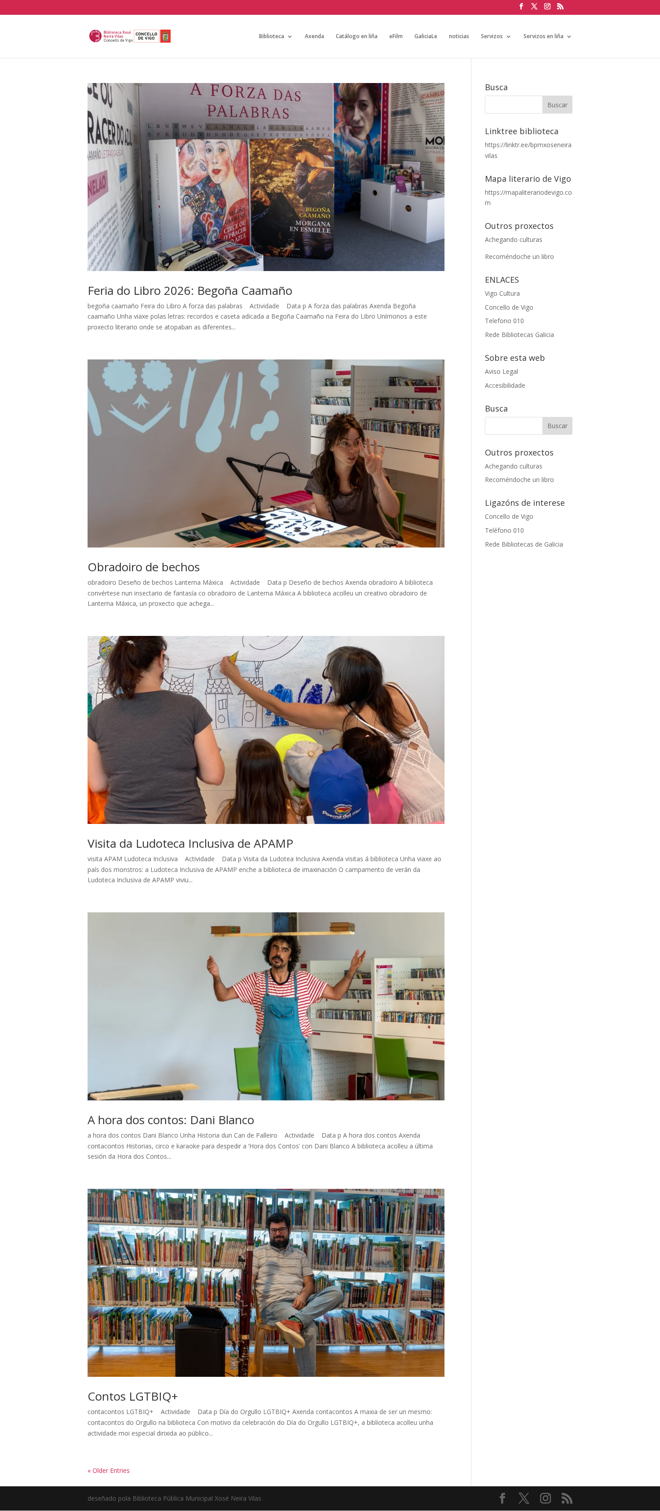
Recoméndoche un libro (519, 256)
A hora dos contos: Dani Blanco (171, 1120)
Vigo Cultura (502, 293)
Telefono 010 (504, 320)
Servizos (492, 36)
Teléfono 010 (504, 530)
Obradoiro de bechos (144, 567)
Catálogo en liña (357, 36)
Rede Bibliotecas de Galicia (524, 544)
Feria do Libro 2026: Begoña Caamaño (190, 290)
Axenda (314, 36)
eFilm (396, 36)
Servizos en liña (543, 36)
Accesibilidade (505, 385)
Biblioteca (271, 36)
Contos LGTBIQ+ (133, 1396)
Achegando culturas (513, 239)
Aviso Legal (501, 371)
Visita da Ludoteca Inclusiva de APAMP (190, 843)
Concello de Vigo (509, 307)
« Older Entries (109, 1470)
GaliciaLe (425, 36)
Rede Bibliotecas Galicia (519, 334)
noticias (459, 36)
